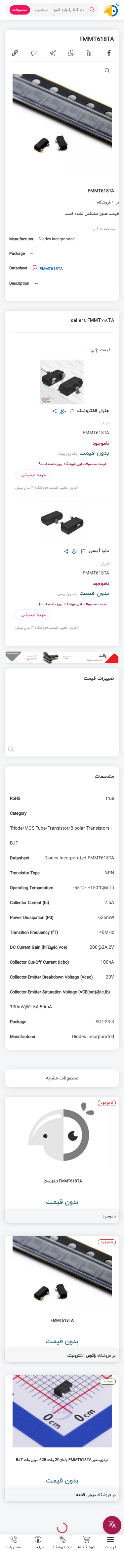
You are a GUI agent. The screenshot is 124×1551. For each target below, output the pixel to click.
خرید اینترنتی (33, 475)
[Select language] (112, 1525)
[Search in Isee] (92, 10)
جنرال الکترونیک (92, 411)
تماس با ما (13, 1546)
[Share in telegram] (53, 53)
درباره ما (38, 1546)
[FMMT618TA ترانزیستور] (62, 1160)
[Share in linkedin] (90, 53)
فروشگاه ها (86, 1546)
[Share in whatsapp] (71, 53)
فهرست (110, 1546)
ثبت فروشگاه (62, 1546)
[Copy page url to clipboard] (15, 53)
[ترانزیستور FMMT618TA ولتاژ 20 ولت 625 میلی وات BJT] (62, 1438)
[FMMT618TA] (62, 1299)
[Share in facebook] (109, 53)
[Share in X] (34, 53)
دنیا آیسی (98, 551)
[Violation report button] (71, 411)
